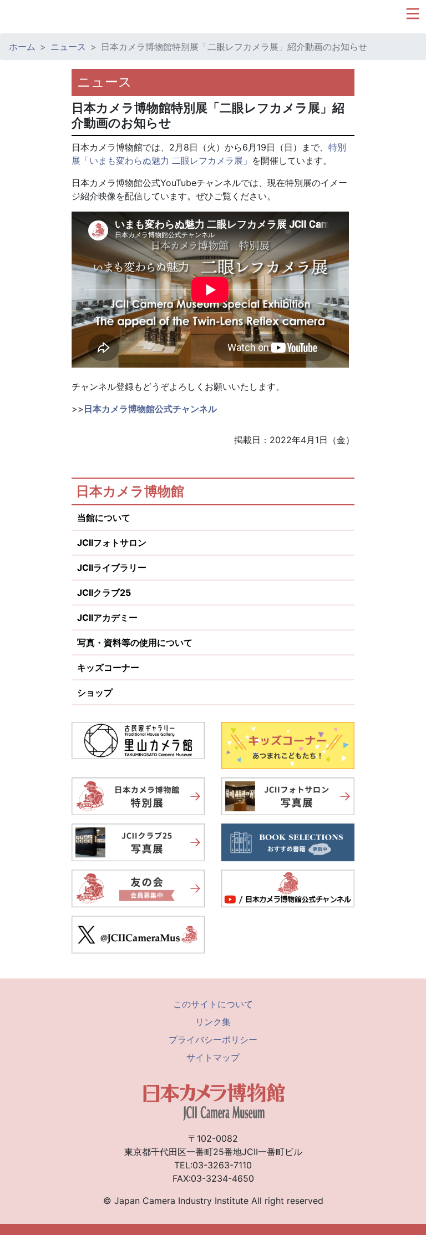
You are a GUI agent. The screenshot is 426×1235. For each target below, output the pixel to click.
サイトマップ (213, 1057)
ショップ (95, 692)
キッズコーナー (108, 667)
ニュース (68, 46)
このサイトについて (213, 1004)
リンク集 (213, 1021)
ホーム (22, 46)
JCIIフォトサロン (111, 542)
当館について (103, 517)
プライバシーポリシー (213, 1039)
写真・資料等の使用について (134, 642)
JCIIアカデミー (107, 617)
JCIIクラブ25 (104, 592)
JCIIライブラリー (111, 567)
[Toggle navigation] (412, 14)
